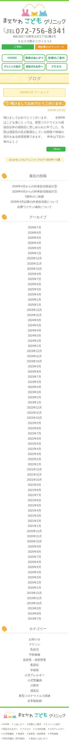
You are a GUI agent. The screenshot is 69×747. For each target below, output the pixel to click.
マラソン (34, 644)
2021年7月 (34, 495)
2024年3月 (34, 335)
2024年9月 (34, 320)
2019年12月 (34, 593)
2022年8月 (34, 428)
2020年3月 (34, 577)
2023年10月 (34, 361)
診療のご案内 (35, 724)
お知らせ (34, 639)
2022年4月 (34, 448)
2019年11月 (34, 598)
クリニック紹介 (52, 724)
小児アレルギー (35, 675)
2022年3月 (34, 454)
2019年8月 (34, 613)
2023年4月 (34, 387)
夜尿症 (34, 664)
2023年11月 (34, 356)
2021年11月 (34, 474)
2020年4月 (34, 572)
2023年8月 (34, 371)
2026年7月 (34, 227)
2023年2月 (34, 397)
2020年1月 (34, 587)
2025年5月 (34, 289)
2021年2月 (34, 520)
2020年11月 (34, 536)
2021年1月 (34, 526)
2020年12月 (34, 531)
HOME (6, 724)
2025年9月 (34, 273)
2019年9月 (34, 608)
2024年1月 (34, 345)
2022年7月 (34, 433)
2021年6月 (34, 500)
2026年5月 (34, 237)
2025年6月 (34, 284)
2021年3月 (34, 515)
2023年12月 (34, 351)
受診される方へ (10, 729)
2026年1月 (34, 253)
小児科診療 (40, 729)
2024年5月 (34, 325)
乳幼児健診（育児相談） (14, 738)
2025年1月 (34, 304)
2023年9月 (34, 366)
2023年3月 (34, 392)
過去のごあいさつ (39, 738)
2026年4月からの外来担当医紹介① (34, 191)
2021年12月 (34, 469)
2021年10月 (34, 479)
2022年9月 (34, 423)
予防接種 (34, 654)
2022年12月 (34, 407)
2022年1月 (34, 464)
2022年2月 (34, 459)
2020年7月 (34, 556)
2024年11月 (34, 315)
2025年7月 (34, 279)
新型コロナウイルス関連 (34, 695)
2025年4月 (34, 294)
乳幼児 (34, 649)
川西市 (34, 685)
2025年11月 (34, 263)
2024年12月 (34, 309)
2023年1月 (34, 402)
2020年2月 (34, 582)
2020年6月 (34, 561)
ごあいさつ (19, 724)
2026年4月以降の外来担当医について (34, 201)
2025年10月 (34, 268)
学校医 (34, 670)
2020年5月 (34, 567)
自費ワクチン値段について (34, 206)
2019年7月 (34, 618)
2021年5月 (34, 505)
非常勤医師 (34, 700)
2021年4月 (34, 510)
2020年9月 (34, 546)
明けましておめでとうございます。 (38, 103)
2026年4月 (34, 242)
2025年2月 (34, 299)
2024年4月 (34, 330)
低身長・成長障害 (34, 659)
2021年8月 (34, 490)
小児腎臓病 (34, 680)
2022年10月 (34, 417)
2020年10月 (34, 541)
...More (56, 149)
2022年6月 (34, 438)
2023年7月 (34, 376)
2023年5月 (34, 381)
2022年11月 (34, 412)
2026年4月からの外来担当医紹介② (34, 186)
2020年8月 (34, 551)
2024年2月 (34, 340)
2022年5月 (34, 443)
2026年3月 (34, 248)
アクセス (26, 729)
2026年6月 (34, 232)
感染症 (34, 690)
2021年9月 (34, 484)
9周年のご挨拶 (34, 196)
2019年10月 (34, 603)
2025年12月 (34, 258)
